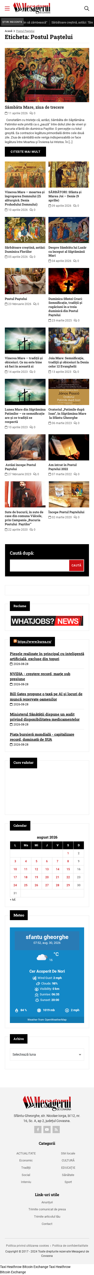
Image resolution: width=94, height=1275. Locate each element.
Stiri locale (68, 1153)
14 (57, 869)
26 (36, 885)
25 (25, 885)
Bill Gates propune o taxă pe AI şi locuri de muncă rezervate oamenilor (46, 696)
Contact (47, 1224)
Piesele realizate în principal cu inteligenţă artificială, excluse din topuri (47, 656)
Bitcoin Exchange (35, 1267)
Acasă (8, 31)
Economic (26, 1160)
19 (36, 877)
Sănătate (68, 1175)
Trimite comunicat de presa (47, 1209)
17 (15, 877)
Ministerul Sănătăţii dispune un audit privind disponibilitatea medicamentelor (45, 717)
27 (47, 885)
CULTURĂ (68, 1160)
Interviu (26, 1182)
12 (36, 869)
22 (68, 877)
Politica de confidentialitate (70, 1245)
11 (25, 869)
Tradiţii (26, 1167)
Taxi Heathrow (11, 1267)
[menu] (7, 8)
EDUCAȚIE (68, 1167)
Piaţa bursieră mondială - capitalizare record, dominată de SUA (42, 737)
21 (57, 877)
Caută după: (22, 553)
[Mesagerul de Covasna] (31, 8)
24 (15, 885)
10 (15, 869)
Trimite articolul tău (47, 1216)
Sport (68, 1182)
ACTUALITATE (26, 1153)
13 (47, 869)
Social (26, 1175)
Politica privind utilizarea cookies (27, 1245)
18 (25, 877)
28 (57, 885)
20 (47, 877)
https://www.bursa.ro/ (34, 641)
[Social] (37, 1129)
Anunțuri (47, 1202)
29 (68, 885)
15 (68, 869)
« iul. (13, 899)
